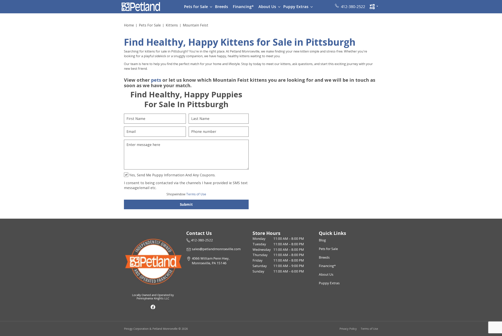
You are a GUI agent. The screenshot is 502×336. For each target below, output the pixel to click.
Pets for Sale (196, 6)
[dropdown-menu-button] (211, 6)
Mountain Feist (195, 25)
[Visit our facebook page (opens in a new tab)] (152, 306)
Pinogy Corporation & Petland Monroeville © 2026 (156, 329)
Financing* (243, 6)
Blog (322, 240)
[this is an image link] (153, 261)
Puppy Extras (295, 6)
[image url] (141, 6)
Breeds (221, 6)
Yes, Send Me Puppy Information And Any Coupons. (172, 175)
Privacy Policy (348, 329)
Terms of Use (186, 194)
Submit (186, 204)
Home (129, 25)
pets (156, 80)
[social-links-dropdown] (373, 7)
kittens (172, 25)
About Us (267, 6)
